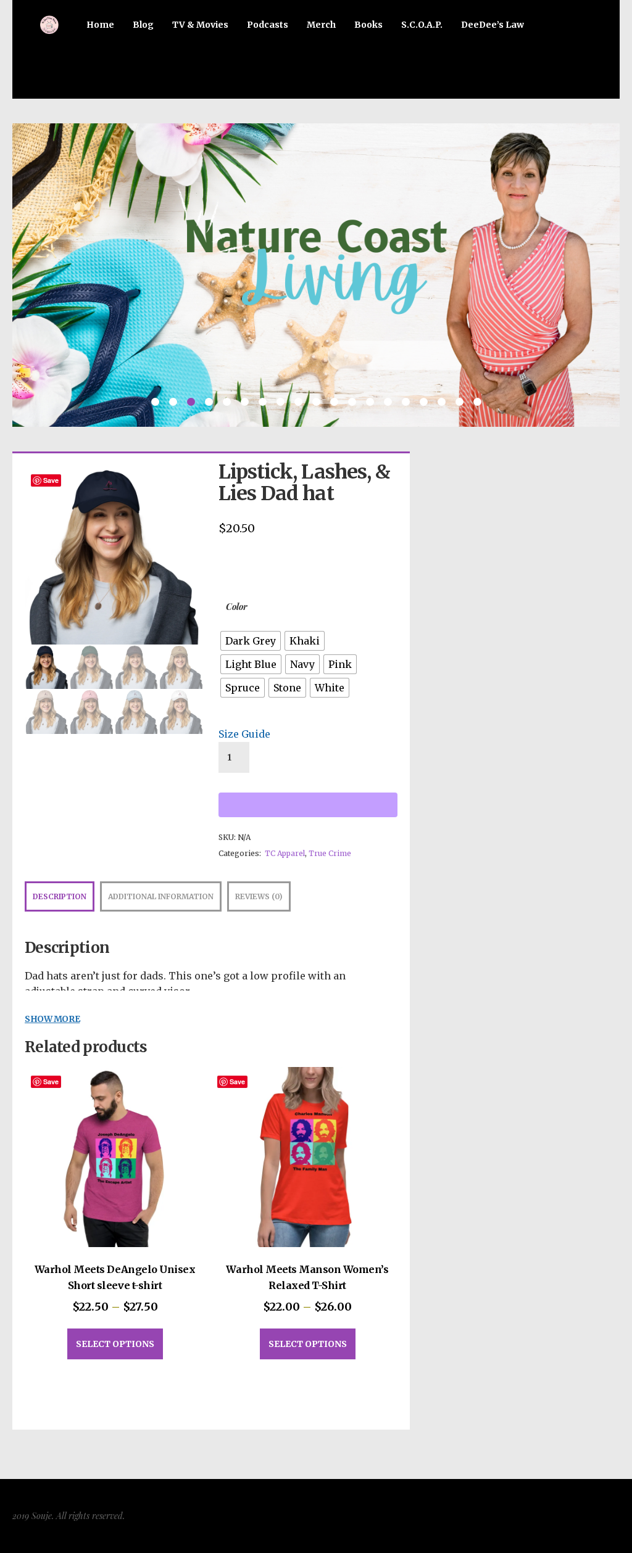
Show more (52, 1019)
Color (236, 606)
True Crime (330, 853)
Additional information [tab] (161, 896)
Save (51, 480)
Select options (115, 1343)
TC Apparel (285, 853)
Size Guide (244, 734)
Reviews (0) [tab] (259, 896)
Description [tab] (59, 896)
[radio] (250, 641)
